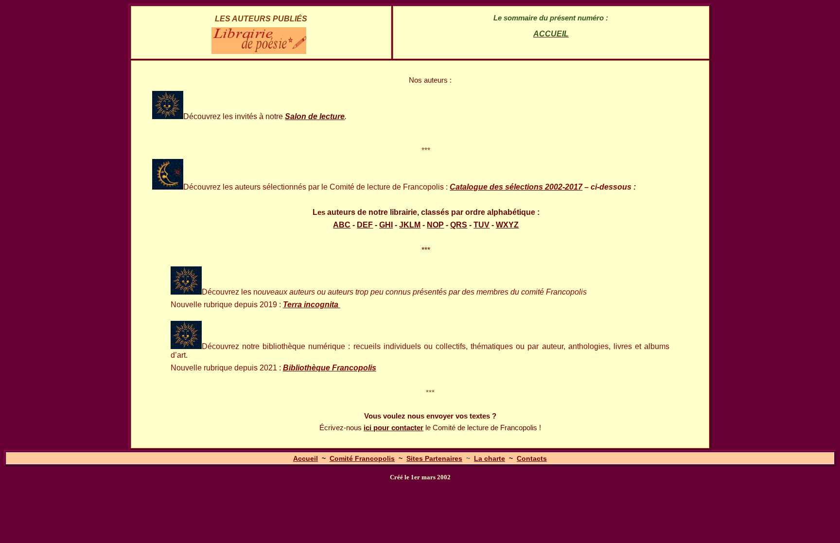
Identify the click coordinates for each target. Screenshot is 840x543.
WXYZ (507, 225)
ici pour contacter (393, 428)
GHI (386, 225)
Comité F (362, 458)
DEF (365, 225)
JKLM (409, 225)
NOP (435, 225)
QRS (458, 225)
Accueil (305, 458)
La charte (489, 458)
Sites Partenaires (434, 458)
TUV (481, 225)
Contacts (532, 458)
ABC (341, 225)
